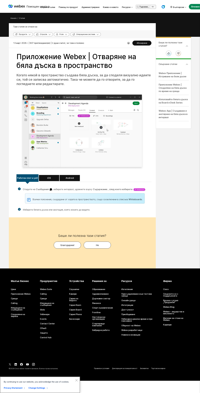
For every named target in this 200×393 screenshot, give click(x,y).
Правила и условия (101, 368)
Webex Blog (168, 307)
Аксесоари (74, 319)
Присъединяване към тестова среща (136, 295)
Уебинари (45, 314)
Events (43, 319)
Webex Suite (46, 289)
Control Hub (45, 337)
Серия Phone (75, 314)
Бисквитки (144, 368)
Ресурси (126, 7)
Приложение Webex (20, 294)
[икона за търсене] (138, 7)
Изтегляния (127, 289)
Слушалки (74, 289)
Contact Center (47, 324)
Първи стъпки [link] (48, 7)
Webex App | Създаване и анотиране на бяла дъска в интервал (173, 114)
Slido (42, 310)
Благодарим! (67, 245)
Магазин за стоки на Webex (173, 319)
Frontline (96, 312)
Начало (13, 18)
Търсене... (144, 7)
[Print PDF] (128, 43)
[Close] (76, 380)
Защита (44, 333)
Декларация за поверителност (124, 368)
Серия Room (75, 305)
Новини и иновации (130, 335)
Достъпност (127, 310)
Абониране (142, 43)
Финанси (96, 303)
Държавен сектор (101, 299)
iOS (49, 178)
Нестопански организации (98, 318)
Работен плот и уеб (27, 178)
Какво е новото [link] (110, 7)
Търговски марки (158, 368)
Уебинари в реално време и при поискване (136, 320)
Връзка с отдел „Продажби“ (170, 301)
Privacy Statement (13, 388)
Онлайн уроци (128, 300)
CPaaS (43, 328)
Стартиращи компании (98, 325)
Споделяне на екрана (18, 315)
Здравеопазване (100, 294)
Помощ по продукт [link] (68, 7)
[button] (163, 6)
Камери (73, 294)
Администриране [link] (90, 7)
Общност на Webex (130, 326)
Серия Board (75, 310)
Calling (14, 303)
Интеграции (127, 305)
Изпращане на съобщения (18, 309)
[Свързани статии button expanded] (187, 64)
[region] (40, 385)
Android (70, 178)
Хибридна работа (101, 330)
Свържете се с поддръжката (170, 295)
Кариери (167, 325)
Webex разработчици (131, 330)
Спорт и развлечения (102, 308)
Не (97, 245)
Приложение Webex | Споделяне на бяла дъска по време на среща (173, 88)
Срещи (14, 299)
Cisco (166, 289)
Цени (13, 289)
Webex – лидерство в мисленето (173, 313)
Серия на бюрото (73, 299)
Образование (98, 289)
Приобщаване (128, 314)
